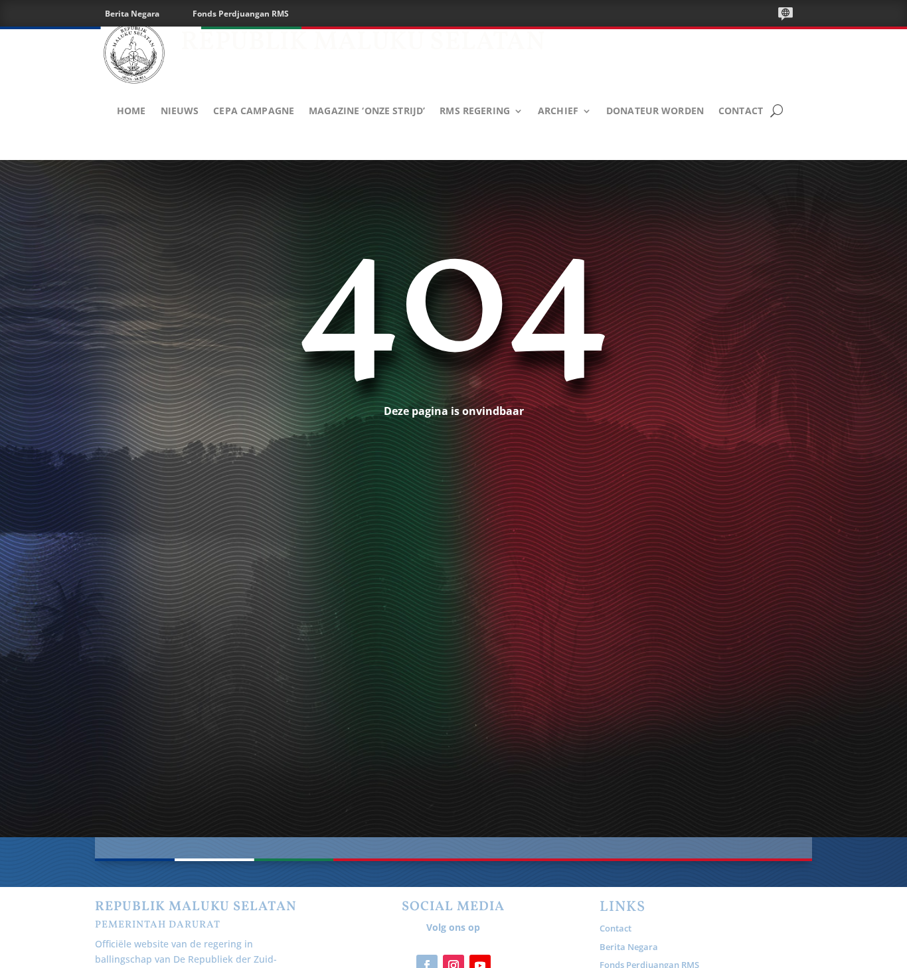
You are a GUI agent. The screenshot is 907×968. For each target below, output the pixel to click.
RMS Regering (475, 111)
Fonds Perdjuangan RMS (241, 13)
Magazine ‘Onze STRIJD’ (367, 111)
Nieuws (180, 111)
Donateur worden (655, 111)
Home (131, 111)
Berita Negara (132, 13)
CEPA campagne (253, 111)
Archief (558, 111)
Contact (740, 111)
